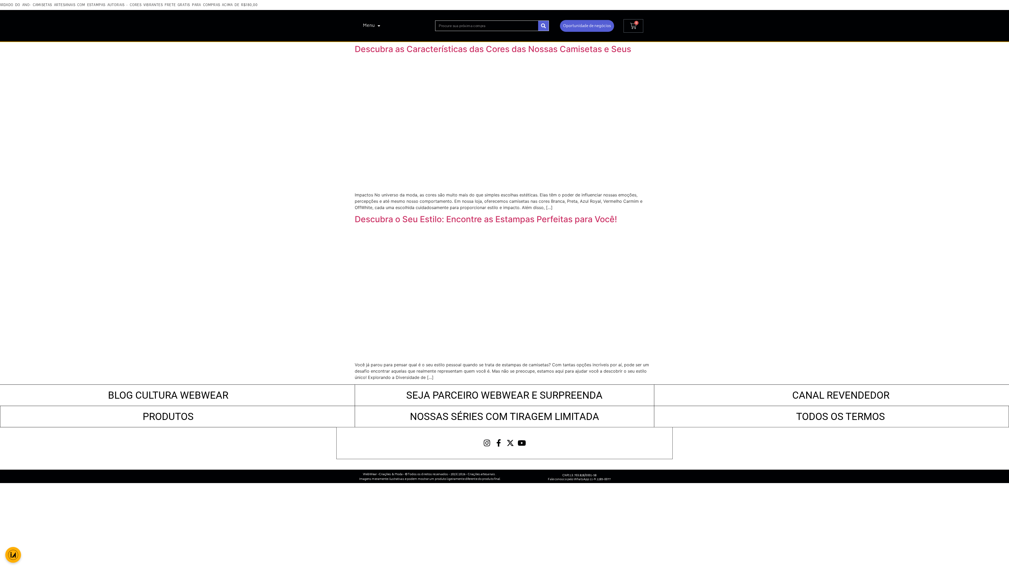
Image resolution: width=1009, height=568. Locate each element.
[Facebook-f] (498, 443)
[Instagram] (487, 443)
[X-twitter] (510, 443)
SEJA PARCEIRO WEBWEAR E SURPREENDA (504, 395)
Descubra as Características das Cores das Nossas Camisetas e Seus (493, 49)
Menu (369, 25)
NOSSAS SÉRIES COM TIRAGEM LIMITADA (504, 416)
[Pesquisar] (543, 26)
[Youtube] (522, 443)
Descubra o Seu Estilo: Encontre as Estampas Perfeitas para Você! (486, 219)
